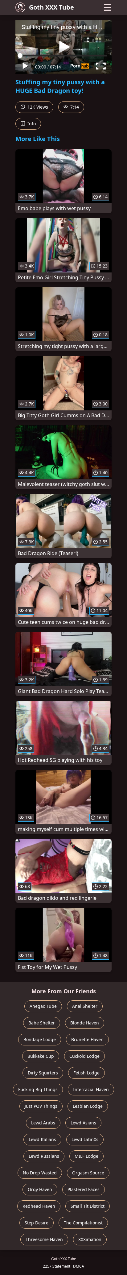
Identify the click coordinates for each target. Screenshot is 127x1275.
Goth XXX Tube (51, 7)
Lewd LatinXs (85, 1139)
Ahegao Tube (43, 1006)
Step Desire (36, 1223)
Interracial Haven (91, 1089)
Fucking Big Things (38, 1089)
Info (31, 124)
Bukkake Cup (40, 1056)
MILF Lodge (86, 1156)
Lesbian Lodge (88, 1106)
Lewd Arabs (43, 1123)
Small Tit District (87, 1206)
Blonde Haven (84, 1023)
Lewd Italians (42, 1139)
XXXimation (89, 1239)
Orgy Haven (40, 1189)
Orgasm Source (88, 1173)
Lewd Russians (44, 1156)
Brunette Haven (87, 1039)
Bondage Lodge (39, 1039)
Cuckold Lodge (84, 1056)
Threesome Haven (44, 1239)
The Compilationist (83, 1223)
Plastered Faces (84, 1189)
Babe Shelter (41, 1023)
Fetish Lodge (86, 1073)
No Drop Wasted (40, 1173)
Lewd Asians (83, 1123)
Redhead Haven (39, 1206)
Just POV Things (41, 1106)
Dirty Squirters (43, 1073)
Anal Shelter (84, 1006)
